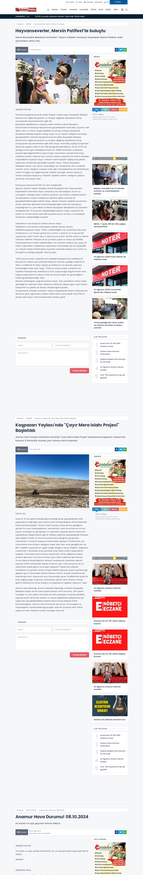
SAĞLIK (108, 9)
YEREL (115, 9)
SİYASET (64, 9)
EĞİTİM (93, 9)
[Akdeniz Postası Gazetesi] (25, 9)
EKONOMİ (73, 9)
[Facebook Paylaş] (117, 50)
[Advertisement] (52, 317)
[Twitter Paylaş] (121, 50)
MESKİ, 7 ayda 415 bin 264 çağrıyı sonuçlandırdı (58, 16)
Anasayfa (20, 24)
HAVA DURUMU (31, 810)
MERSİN (28, 24)
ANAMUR (29, 418)
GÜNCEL (55, 9)
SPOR (101, 9)
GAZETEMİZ (83, 9)
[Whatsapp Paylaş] (125, 50)
